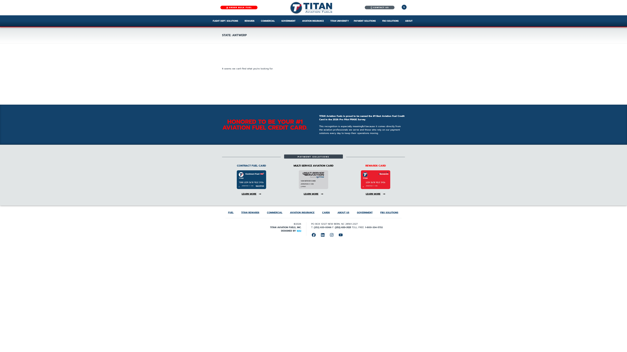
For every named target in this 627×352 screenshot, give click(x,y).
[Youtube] (341, 235)
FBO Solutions (390, 20)
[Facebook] (314, 235)
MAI (299, 231)
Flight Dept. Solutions (225, 20)
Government (288, 20)
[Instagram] (332, 235)
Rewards (249, 20)
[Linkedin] (323, 235)
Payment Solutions (365, 20)
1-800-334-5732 (374, 227)
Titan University (339, 20)
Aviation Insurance (313, 20)
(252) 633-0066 (322, 227)
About (409, 20)
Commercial (268, 20)
